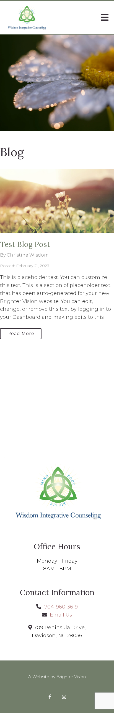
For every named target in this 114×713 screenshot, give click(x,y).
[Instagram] (64, 697)
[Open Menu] (104, 17)
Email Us (61, 615)
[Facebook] (50, 697)
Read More (20, 333)
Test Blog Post (25, 244)
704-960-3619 (61, 607)
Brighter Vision (71, 676)
